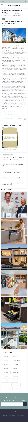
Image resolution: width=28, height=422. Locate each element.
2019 (7, 13)
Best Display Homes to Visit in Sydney (12, 177)
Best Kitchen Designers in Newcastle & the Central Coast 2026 (13, 183)
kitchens (15, 376)
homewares (16, 372)
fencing (15, 368)
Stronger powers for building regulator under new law (7, 118)
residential (14, 111)
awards (6, 356)
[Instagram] (15, 412)
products (6, 385)
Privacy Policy (14, 418)
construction (16, 360)
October (12, 13)
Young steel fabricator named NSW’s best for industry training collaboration (14, 158)
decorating (7, 364)
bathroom (15, 356)
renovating (7, 389)
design (16, 364)
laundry (6, 380)
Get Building (14, 5)
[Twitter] (12, 412)
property (10, 111)
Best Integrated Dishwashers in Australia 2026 (13, 165)
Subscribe (25, 404)
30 (16, 13)
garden (6, 372)
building (6, 360)
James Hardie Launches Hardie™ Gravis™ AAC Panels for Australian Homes (13, 171)
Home (2, 13)
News (19, 13)
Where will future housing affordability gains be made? (20, 118)
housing (5, 111)
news (14, 380)
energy (6, 368)
